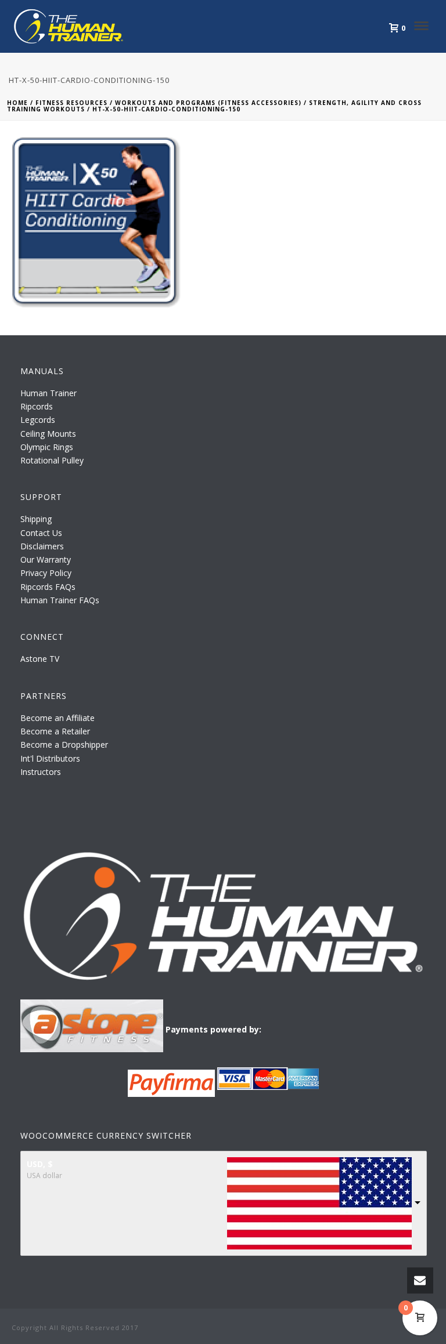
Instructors (40, 771)
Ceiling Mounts (48, 433)
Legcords (37, 419)
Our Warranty (45, 559)
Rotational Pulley (52, 460)
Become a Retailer (55, 731)
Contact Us (41, 532)
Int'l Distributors (50, 758)
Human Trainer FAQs (59, 600)
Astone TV (39, 658)
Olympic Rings (46, 446)
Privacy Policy (45, 572)
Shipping (36, 518)
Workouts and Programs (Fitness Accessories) (208, 103)
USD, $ (40, 1163)
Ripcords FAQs (47, 586)
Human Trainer (48, 393)
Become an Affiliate (57, 717)
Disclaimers (42, 546)
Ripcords (36, 406)
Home (17, 103)
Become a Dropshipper (64, 744)
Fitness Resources (71, 103)
